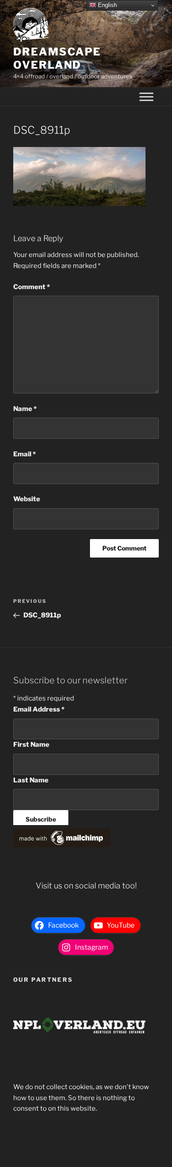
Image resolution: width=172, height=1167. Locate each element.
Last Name (31, 780)
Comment (31, 287)
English (106, 5)
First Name (31, 745)
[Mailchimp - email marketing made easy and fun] (61, 845)
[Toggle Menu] (146, 97)
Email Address (38, 709)
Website (26, 499)
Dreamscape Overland (57, 58)
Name (25, 409)
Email (24, 454)
